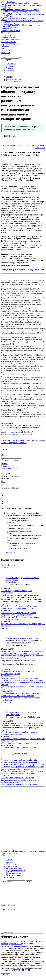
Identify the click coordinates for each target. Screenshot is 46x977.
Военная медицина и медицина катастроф (26, 525)
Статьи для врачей (15, 764)
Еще (3, 48)
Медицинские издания (10, 39)
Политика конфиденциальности (14, 773)
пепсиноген (40, 440)
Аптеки (4, 762)
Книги (4, 565)
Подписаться (6, 50)
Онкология (12, 762)
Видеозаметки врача (9, 44)
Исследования (15, 760)
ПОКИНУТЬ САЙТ (21, 970)
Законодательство (8, 37)
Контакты (10, 70)
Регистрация (6, 466)
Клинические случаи (26, 769)
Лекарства (25, 760)
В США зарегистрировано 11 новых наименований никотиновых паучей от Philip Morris (24, 20)
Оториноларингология (10, 31)
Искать (4, 882)
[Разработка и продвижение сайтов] (2, 856)
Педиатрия (5, 767)
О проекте (10, 66)
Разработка (34, 760)
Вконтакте (5, 53)
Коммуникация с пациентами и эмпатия (25, 536)
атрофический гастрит (25, 440)
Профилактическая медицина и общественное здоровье (20, 532)
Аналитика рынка (8, 42)
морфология (21, 443)
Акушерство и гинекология (22, 767)
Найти (29, 882)
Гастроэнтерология (9, 769)
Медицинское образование (20, 528)
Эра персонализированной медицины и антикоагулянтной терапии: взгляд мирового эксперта (23, 5)
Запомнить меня (11, 460)
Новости (4, 567)
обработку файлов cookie (11, 944)
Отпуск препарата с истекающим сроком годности (22, 723)
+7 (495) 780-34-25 (34, 804)
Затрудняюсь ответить (18, 548)
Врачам (4, 628)
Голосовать (5, 552)
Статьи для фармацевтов (33, 764)
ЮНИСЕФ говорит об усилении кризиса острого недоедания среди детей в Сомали (22, 11)
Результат (14, 552)
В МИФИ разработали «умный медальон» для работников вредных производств (18, 614)
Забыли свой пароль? (10, 469)
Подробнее (5, 604)
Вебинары (5, 46)
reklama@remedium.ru (31, 807)
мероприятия (6, 473)
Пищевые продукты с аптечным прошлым (19, 747)
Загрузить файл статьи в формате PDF (23, 269)
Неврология (23, 762)
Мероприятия (6, 33)
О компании (11, 64)
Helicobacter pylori (8, 443)
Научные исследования (18, 518)
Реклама (9, 68)
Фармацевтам (6, 35)
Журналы (11, 565)
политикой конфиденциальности (15, 946)
